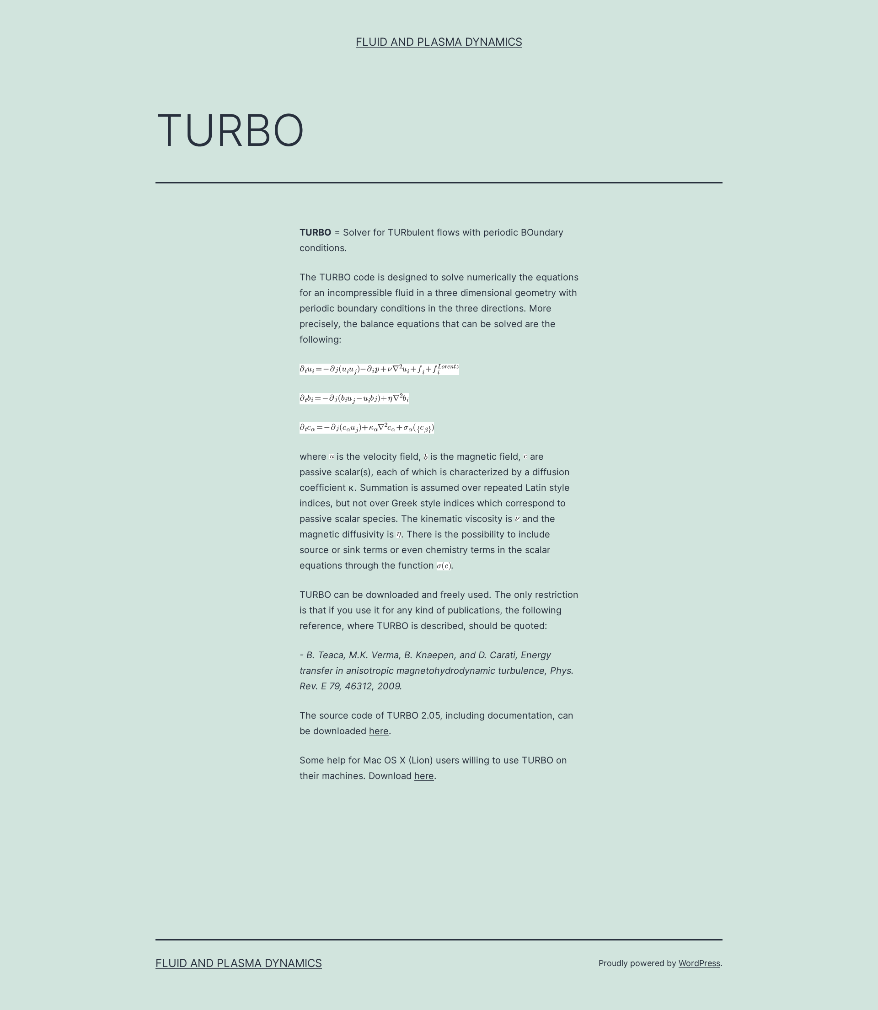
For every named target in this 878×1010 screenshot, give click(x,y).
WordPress (699, 963)
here (379, 730)
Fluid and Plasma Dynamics (439, 41)
